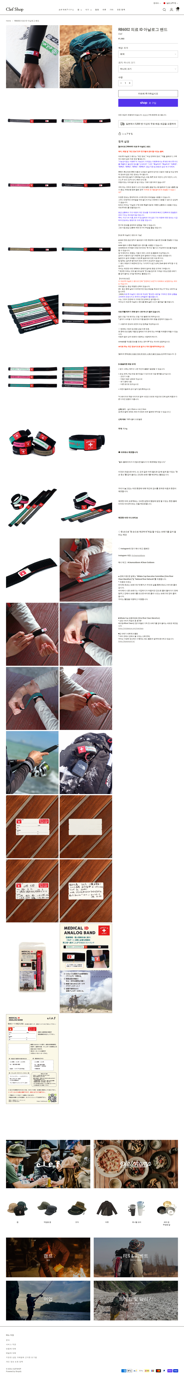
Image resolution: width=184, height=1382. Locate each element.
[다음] (175, 1124)
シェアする (127, 133)
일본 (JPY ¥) (171, 3)
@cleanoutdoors (138, 556)
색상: (123, 48)
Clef (120, 34)
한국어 (156, 3)
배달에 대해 (11, 1353)
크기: (126, 62)
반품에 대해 (11, 1349)
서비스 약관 (11, 1344)
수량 (120, 77)
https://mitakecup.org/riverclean (130, 628)
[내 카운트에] (170, 10)
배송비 (145, 115)
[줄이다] (121, 83)
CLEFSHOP (17, 1369)
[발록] (164, 10)
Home (8, 21)
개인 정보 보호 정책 (14, 1362)
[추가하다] (129, 83)
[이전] (168, 1124)
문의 (8, 1340)
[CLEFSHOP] (14, 9)
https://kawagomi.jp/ (126, 641)
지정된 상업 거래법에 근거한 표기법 (21, 1357)
